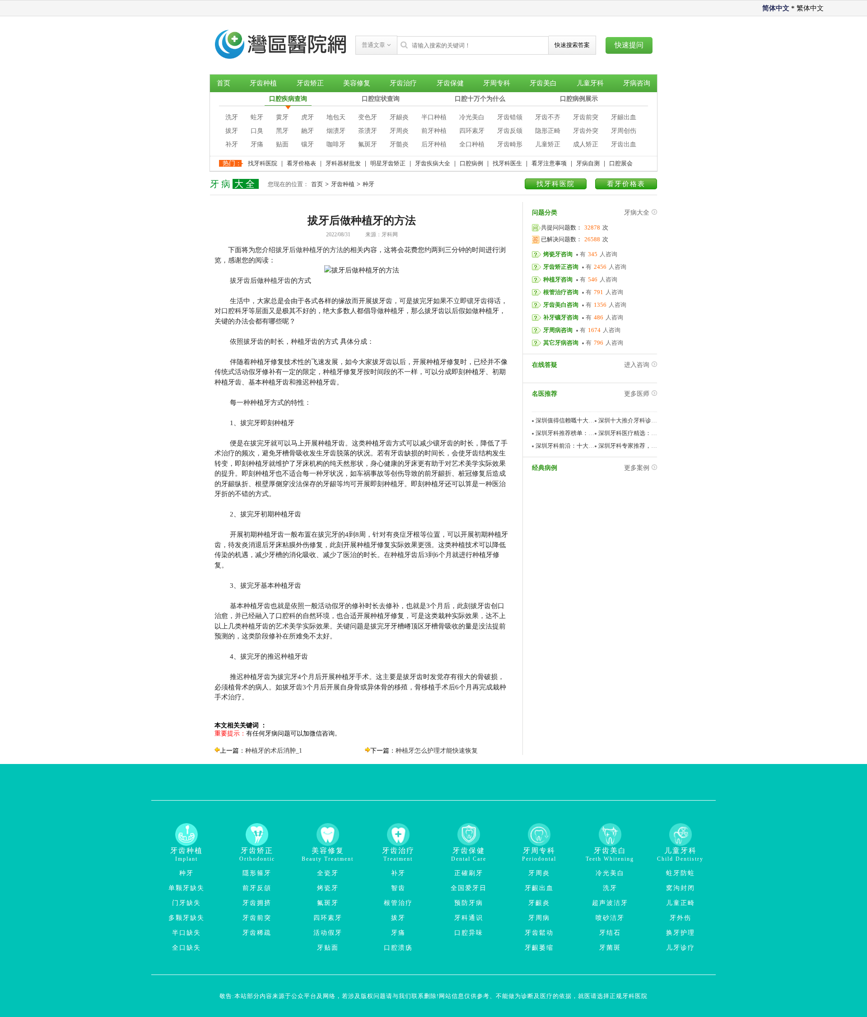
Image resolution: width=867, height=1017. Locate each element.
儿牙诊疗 (680, 947)
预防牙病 (468, 903)
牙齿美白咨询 (560, 304)
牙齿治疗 (403, 83)
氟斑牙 (367, 144)
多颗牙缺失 (186, 917)
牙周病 (539, 917)
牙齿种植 (263, 83)
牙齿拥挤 (256, 903)
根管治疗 (398, 903)
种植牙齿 (277, 280)
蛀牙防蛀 (680, 873)
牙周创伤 (623, 130)
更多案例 (636, 467)
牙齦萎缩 (539, 947)
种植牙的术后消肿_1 (273, 750)
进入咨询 (636, 364)
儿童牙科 (590, 83)
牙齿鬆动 (539, 932)
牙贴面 (328, 947)
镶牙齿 (477, 301)
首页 (223, 83)
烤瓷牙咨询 (558, 254)
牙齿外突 (585, 130)
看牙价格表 (301, 163)
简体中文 (775, 8)
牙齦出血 (539, 888)
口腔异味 (468, 932)
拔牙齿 (240, 280)
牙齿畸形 (509, 144)
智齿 (398, 888)
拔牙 (231, 130)
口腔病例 (471, 163)
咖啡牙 (335, 144)
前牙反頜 (256, 888)
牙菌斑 (610, 947)
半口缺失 (186, 932)
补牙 (231, 144)
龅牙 (307, 130)
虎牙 (307, 117)
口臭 (257, 130)
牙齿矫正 (310, 83)
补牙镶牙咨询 (560, 317)
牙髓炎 (399, 144)
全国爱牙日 (469, 888)
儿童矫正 (547, 144)
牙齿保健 (450, 83)
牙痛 (257, 144)
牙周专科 (496, 83)
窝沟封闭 (680, 888)
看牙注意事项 (549, 163)
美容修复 (356, 83)
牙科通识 (468, 917)
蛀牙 (257, 117)
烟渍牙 (335, 130)
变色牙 (367, 117)
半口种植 (434, 117)
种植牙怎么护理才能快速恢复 (437, 750)
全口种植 (472, 144)
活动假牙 (327, 932)
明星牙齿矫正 (388, 163)
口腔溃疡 (398, 947)
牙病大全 (636, 212)
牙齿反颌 (509, 130)
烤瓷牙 (328, 888)
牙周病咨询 (558, 330)
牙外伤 (680, 917)
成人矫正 (585, 144)
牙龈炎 (399, 117)
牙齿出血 (623, 144)
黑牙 (282, 130)
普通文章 (374, 45)
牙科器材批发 (343, 163)
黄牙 (282, 117)
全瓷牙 (328, 873)
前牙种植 (434, 130)
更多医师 (636, 393)
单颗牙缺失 (186, 888)
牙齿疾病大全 (432, 163)
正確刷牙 (468, 873)
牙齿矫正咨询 (560, 266)
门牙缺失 (186, 903)
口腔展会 (621, 163)
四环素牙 (472, 130)
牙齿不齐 (547, 117)
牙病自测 (588, 163)
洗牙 (231, 117)
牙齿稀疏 (256, 932)
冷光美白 (472, 117)
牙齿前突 (585, 117)
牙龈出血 (623, 117)
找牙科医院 (262, 163)
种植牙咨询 (558, 279)
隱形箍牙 (256, 873)
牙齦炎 (539, 903)
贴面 (282, 144)
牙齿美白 (543, 83)
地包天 (335, 117)
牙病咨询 (636, 83)
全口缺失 (186, 947)
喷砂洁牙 (610, 917)
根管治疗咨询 (560, 292)
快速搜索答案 (572, 45)
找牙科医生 (507, 163)
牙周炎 (399, 130)
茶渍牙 (367, 130)
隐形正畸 (547, 130)
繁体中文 (810, 8)
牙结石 (610, 932)
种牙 (368, 184)
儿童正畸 (680, 903)
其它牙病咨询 (560, 342)
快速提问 (629, 45)
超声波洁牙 (610, 903)
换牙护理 (680, 932)
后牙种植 (434, 144)
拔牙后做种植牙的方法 (309, 249)
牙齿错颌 (509, 117)
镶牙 (307, 144)
